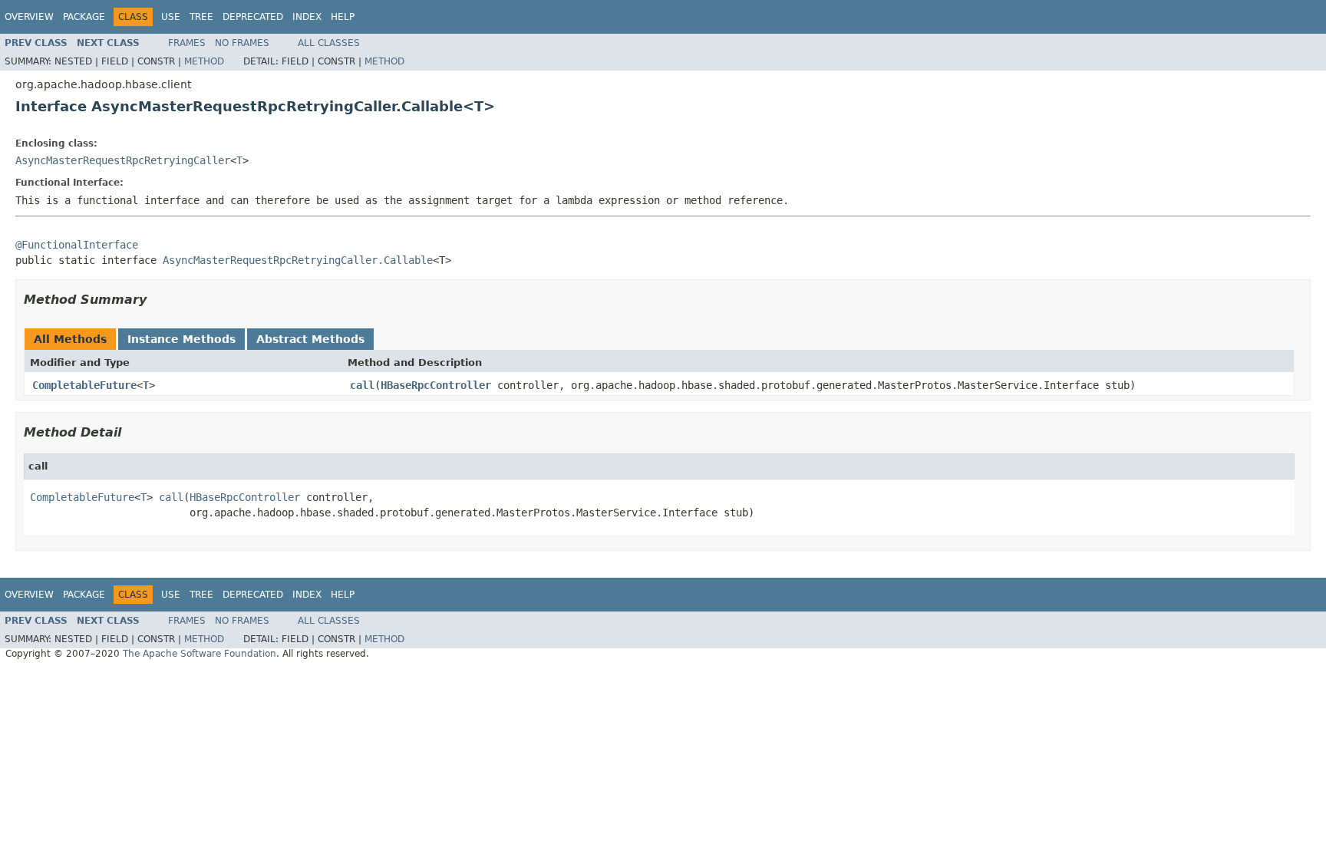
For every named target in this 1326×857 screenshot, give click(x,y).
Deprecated (253, 17)
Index (307, 17)
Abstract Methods (310, 339)
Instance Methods (181, 339)
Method (204, 61)
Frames (187, 43)
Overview (29, 17)
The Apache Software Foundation (199, 653)
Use (170, 17)
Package (84, 17)
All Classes (329, 43)
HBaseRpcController (436, 385)
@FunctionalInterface (76, 245)
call (362, 385)
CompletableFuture (84, 385)
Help (343, 17)
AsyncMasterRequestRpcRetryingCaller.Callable (298, 260)
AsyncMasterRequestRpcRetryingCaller (122, 160)
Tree (201, 17)
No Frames (242, 43)
